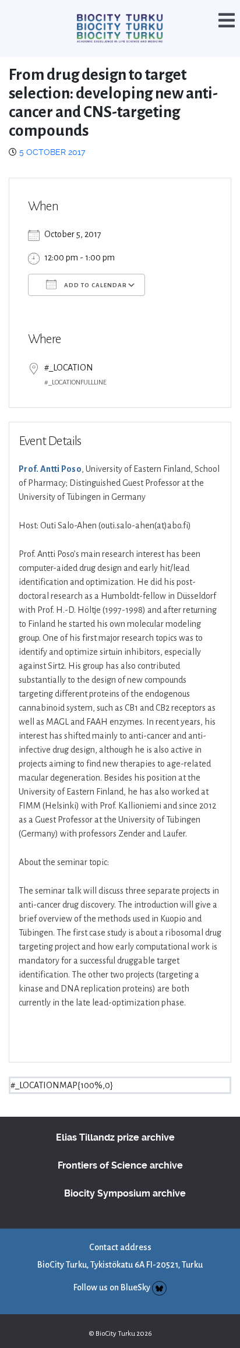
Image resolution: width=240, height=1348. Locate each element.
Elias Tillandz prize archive (115, 1121)
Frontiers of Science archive (120, 1149)
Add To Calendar (94, 269)
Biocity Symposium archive (125, 1177)
